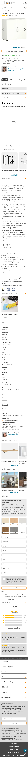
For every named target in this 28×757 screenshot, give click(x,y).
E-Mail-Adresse (7, 573)
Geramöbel (5, 424)
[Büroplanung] (25, 754)
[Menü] (2, 2)
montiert (4, 400)
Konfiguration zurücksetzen (16, 146)
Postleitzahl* (6, 559)
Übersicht (5, 80)
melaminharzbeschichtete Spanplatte (12, 415)
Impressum (14, 743)
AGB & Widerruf (14, 746)
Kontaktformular (13, 434)
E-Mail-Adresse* (7, 719)
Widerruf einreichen (14, 752)
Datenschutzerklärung (13, 599)
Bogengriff (5, 405)
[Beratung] (25, 750)
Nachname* (6, 541)
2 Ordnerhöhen (6, 385)
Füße (3, 410)
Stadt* (4, 564)
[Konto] (23, 3)
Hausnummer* (7, 555)
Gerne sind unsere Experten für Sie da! (16, 69)
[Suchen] (25, 7)
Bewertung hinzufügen (14, 628)
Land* (4, 567)
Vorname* (6, 537)
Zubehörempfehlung (16, 80)
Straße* (5, 550)
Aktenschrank (6, 344)
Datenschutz (14, 749)
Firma (4, 546)
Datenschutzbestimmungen (8, 738)
